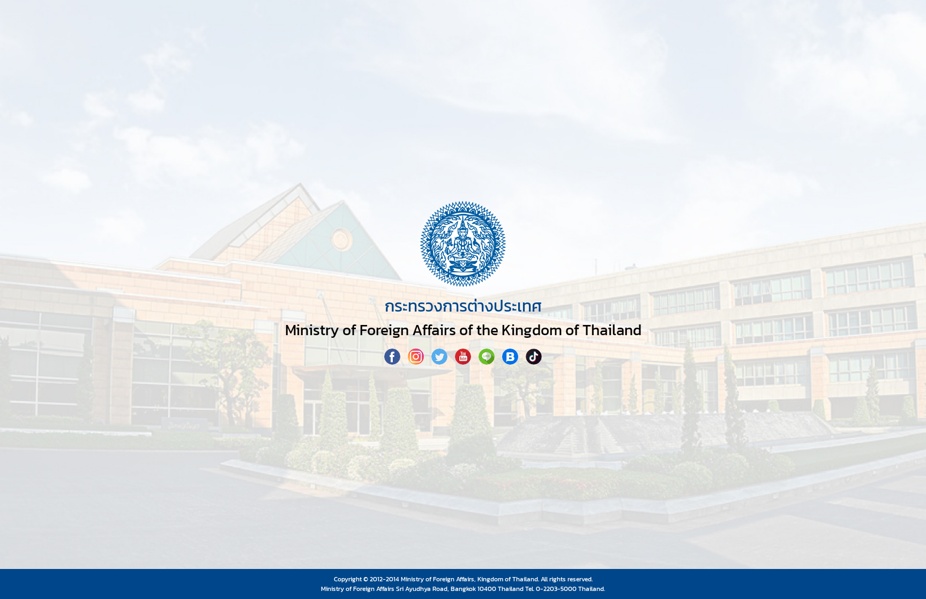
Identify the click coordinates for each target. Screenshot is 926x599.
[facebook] (393, 361)
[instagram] (417, 361)
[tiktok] (533, 361)
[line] (487, 361)
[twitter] (440, 361)
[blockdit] (511, 361)
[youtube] (464, 361)
